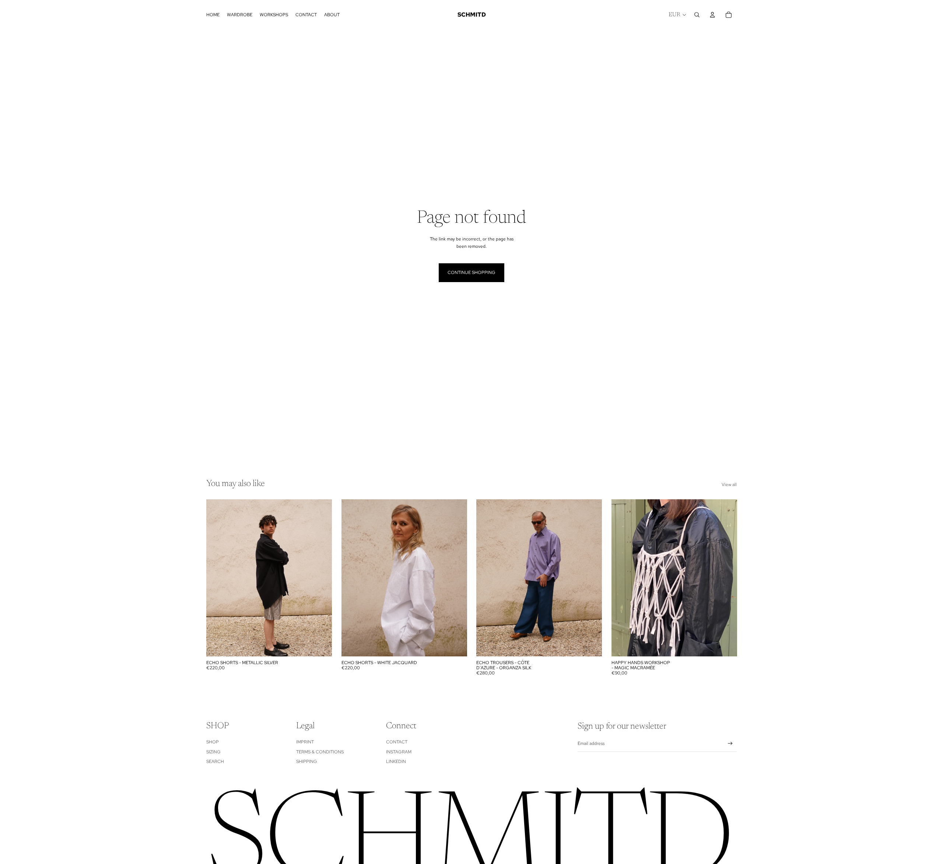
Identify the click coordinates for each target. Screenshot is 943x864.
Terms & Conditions (320, 752)
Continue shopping (471, 272)
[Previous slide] (217, 578)
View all (729, 484)
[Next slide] (321, 578)
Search (215, 761)
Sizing (213, 752)
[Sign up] (730, 743)
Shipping (306, 761)
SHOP (212, 742)
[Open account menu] (712, 15)
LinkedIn (396, 761)
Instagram (398, 752)
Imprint (305, 742)
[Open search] (697, 15)
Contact (396, 742)
